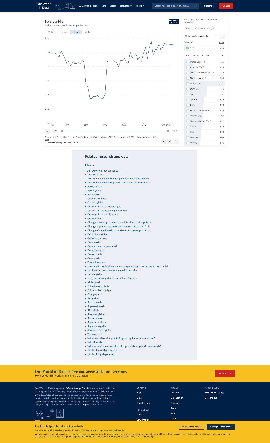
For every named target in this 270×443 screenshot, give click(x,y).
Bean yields (94, 194)
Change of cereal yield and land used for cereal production (119, 230)
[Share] (170, 141)
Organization (177, 398)
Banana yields (95, 186)
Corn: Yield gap (96, 250)
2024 (174, 131)
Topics (140, 393)
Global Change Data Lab (79, 388)
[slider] (62, 131)
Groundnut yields (97, 262)
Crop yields (94, 258)
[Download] (163, 141)
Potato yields (95, 302)
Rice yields (93, 310)
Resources (124, 6)
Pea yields (93, 298)
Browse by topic (90, 6)
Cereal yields (94, 218)
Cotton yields (95, 254)
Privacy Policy (120, 437)
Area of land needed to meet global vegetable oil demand (119, 178)
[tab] (51, 32)
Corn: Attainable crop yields (103, 246)
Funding (174, 403)
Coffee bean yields (98, 238)
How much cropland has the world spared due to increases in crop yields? (128, 266)
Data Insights (143, 403)
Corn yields (94, 242)
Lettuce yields (95, 274)
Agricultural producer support (104, 170)
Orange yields (95, 294)
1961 (55, 131)
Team (173, 408)
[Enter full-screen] (176, 141)
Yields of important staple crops (105, 350)
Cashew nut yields (98, 198)
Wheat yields (95, 342)
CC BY (75, 143)
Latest (113, 6)
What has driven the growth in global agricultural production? (121, 338)
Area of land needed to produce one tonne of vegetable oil (119, 182)
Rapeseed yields (96, 306)
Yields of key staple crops (101, 354)
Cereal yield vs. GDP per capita (104, 206)
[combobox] (175, 6)
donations (76, 430)
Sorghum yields (96, 314)
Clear (221, 42)
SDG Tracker (143, 420)
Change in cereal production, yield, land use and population (120, 222)
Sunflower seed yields (99, 330)
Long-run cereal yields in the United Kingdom (112, 278)
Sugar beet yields (97, 322)
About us (175, 393)
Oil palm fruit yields (98, 286)
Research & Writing (214, 393)
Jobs (173, 414)
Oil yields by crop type (100, 290)
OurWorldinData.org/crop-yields (58, 143)
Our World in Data (44, 5)
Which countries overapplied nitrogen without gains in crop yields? (124, 346)
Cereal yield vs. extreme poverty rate (108, 210)
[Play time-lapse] (47, 131)
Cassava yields (95, 202)
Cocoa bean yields (97, 234)
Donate (226, 6)
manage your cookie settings (141, 437)
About (139, 6)
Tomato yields (95, 334)
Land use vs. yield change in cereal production (113, 270)
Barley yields (94, 190)
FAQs (84, 405)
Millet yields (94, 282)
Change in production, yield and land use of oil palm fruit (119, 226)
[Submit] (195, 5)
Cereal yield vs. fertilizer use (103, 214)
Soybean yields (96, 318)
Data (103, 6)
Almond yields (95, 174)
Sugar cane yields (97, 326)
